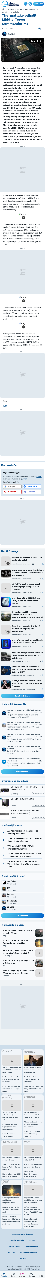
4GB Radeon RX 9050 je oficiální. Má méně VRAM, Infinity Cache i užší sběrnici (28, 573)
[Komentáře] (39, 28)
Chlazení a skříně (31, 9)
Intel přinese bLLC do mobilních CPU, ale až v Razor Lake (27, 641)
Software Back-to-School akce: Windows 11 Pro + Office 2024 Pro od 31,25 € (33, 1210)
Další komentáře (22, 772)
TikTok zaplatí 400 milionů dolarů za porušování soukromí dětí (18, 951)
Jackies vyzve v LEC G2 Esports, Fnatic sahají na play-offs (11, 1167)
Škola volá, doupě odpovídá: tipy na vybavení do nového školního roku (31, 1222)
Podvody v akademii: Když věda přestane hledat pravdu (10, 1127)
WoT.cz (5, 966)
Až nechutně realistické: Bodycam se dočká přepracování (33, 1124)
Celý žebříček (22, 916)
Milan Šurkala (17, 564)
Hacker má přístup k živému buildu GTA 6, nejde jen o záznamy (18, 971)
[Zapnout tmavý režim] (30, 4)
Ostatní (19, 9)
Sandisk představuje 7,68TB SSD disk (9, 1135)
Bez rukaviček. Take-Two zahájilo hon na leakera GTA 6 (33, 1088)
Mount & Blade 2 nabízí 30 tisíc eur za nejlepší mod (18, 931)
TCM (5, 406)
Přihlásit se (38, 4)
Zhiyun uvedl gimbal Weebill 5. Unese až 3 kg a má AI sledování (33, 1200)
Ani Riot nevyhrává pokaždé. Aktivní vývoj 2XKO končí (32, 1079)
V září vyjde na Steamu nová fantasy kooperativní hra (15, 941)
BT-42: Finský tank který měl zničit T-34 (32, 1159)
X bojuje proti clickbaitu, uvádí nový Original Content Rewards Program (27, 683)
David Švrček (16, 661)
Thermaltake (14, 12)
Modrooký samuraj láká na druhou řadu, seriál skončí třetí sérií (32, 1069)
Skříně (4, 12)
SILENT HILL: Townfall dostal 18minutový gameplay (32, 1133)
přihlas (39, 476)
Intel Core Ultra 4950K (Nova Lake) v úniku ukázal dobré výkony (26, 600)
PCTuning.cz (7, 956)
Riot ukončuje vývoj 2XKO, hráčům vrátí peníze (11, 1175)
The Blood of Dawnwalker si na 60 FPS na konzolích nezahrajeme (11, 1069)
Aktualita (11, 9)
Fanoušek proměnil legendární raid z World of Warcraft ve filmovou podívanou (11, 1220)
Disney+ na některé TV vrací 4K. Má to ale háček (27, 558)
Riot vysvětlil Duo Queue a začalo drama (11, 1159)
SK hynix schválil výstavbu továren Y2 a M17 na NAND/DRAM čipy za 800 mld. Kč (27, 614)
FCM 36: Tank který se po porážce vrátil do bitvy (18, 961)
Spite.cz (6, 976)
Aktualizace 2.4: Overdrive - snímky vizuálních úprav (31, 1174)
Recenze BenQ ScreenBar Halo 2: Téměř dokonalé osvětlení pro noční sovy (28, 655)
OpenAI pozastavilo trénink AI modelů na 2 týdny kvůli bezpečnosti (26, 628)
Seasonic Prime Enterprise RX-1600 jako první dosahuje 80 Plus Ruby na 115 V (28, 669)
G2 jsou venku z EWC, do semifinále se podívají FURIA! (11, 1088)
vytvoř (24, 479)
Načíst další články (22, 696)
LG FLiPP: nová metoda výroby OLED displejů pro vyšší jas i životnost (27, 587)
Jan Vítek (11, 34)
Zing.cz (5, 936)
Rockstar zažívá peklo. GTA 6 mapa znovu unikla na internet (11, 1079)
